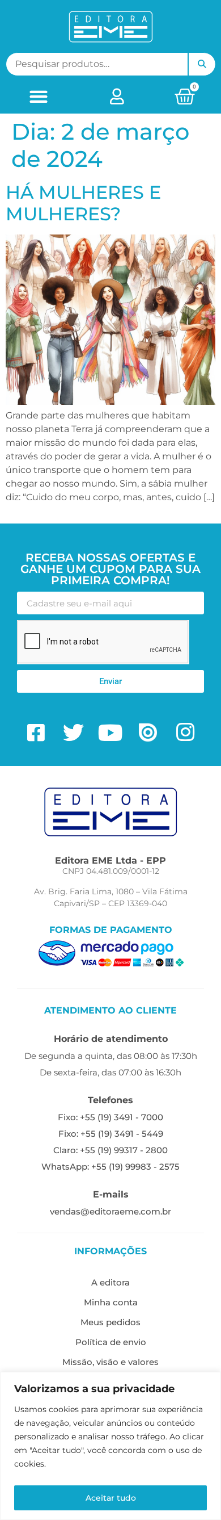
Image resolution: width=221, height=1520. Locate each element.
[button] (38, 96)
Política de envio (110, 1342)
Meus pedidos (110, 1322)
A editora (110, 1282)
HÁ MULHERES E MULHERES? (83, 203)
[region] (110, 1446)
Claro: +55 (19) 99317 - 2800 (110, 1150)
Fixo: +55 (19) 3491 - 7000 (110, 1117)
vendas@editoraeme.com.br (110, 1211)
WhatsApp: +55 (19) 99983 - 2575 (110, 1166)
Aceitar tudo (111, 1498)
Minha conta (111, 1302)
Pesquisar (201, 64)
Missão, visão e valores (110, 1361)
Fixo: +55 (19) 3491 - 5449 (110, 1133)
